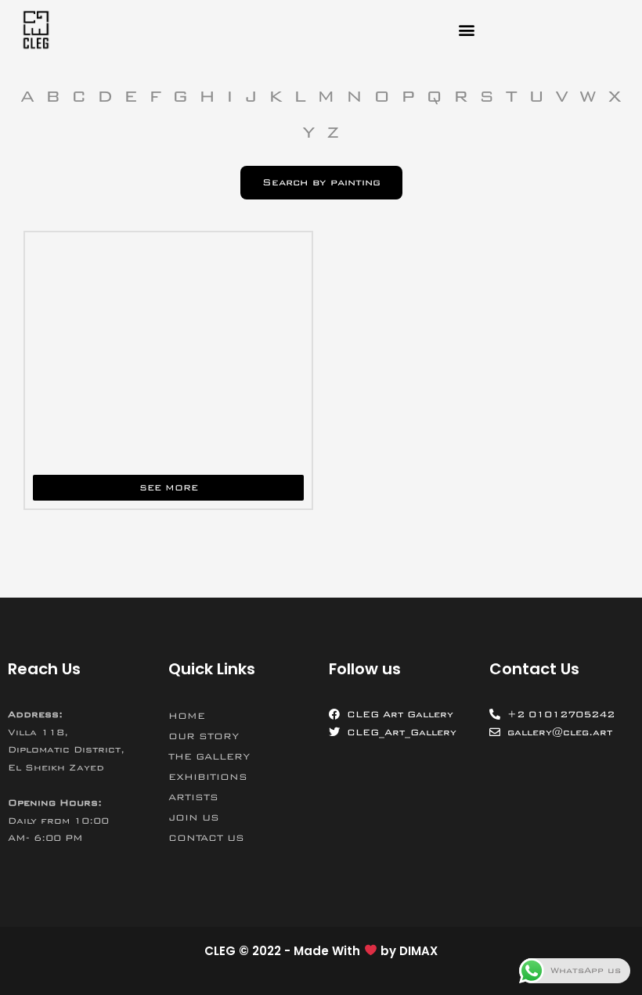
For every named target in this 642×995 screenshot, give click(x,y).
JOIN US (193, 817)
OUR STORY (203, 736)
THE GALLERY (209, 756)
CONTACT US (206, 837)
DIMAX (418, 951)
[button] (467, 30)
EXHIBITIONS (207, 776)
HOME (186, 715)
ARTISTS (193, 797)
